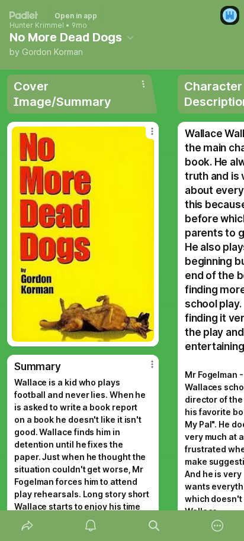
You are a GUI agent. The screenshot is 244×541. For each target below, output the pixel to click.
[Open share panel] (27, 525)
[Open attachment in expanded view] (83, 234)
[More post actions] (144, 136)
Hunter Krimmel (36, 25)
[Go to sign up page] (229, 15)
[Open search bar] (153, 526)
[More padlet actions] (217, 525)
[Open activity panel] (90, 525)
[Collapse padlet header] (130, 37)
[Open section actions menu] (143, 84)
